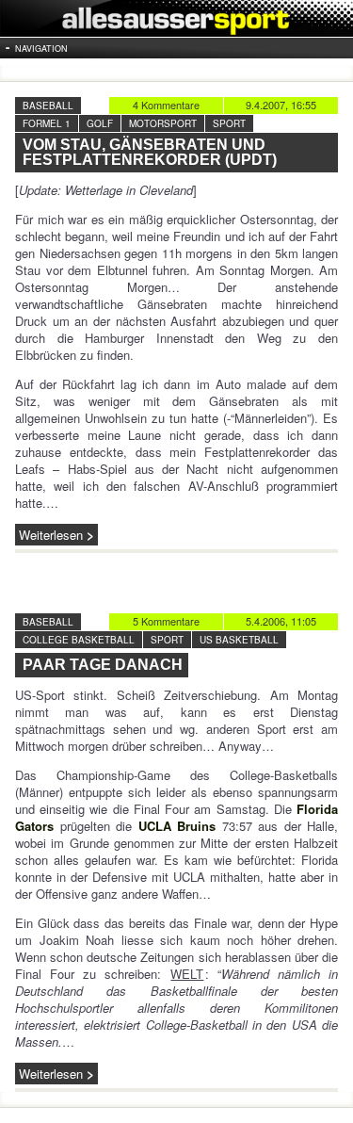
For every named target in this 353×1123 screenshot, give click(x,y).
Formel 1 (47, 123)
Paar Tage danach (103, 665)
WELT (186, 974)
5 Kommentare (166, 620)
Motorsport (163, 123)
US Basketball (239, 639)
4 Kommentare (166, 104)
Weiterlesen (51, 535)
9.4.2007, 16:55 (281, 104)
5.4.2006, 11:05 (281, 620)
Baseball (48, 105)
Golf (100, 123)
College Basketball (79, 639)
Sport (229, 123)
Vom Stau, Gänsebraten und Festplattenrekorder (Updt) (150, 152)
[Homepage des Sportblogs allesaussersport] (176, 18)
